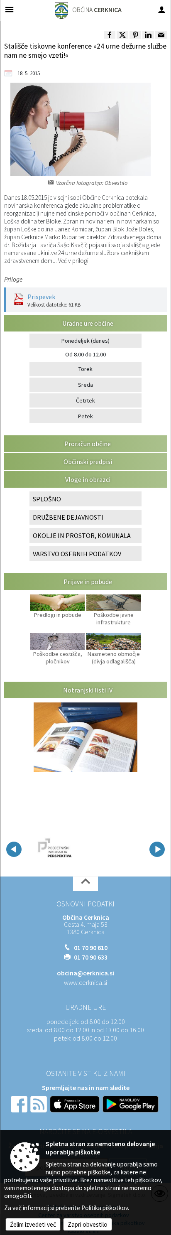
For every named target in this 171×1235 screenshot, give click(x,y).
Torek (85, 369)
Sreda (85, 384)
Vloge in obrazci (87, 479)
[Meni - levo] (9, 9)
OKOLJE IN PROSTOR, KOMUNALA (82, 535)
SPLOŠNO (47, 499)
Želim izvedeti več (33, 1224)
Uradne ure (85, 1007)
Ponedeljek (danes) (85, 340)
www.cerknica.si (85, 982)
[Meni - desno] (161, 9)
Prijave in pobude (88, 581)
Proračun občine (87, 443)
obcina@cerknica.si (85, 973)
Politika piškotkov (104, 1208)
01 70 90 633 (90, 957)
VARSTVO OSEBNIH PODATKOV (77, 554)
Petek (85, 416)
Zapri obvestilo (87, 1224)
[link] (109, 35)
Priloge (13, 279)
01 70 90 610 (90, 947)
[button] (14, 849)
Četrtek (85, 400)
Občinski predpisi (88, 461)
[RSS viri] (39, 1103)
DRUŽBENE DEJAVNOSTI (68, 517)
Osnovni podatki (85, 903)
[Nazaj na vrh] (85, 884)
